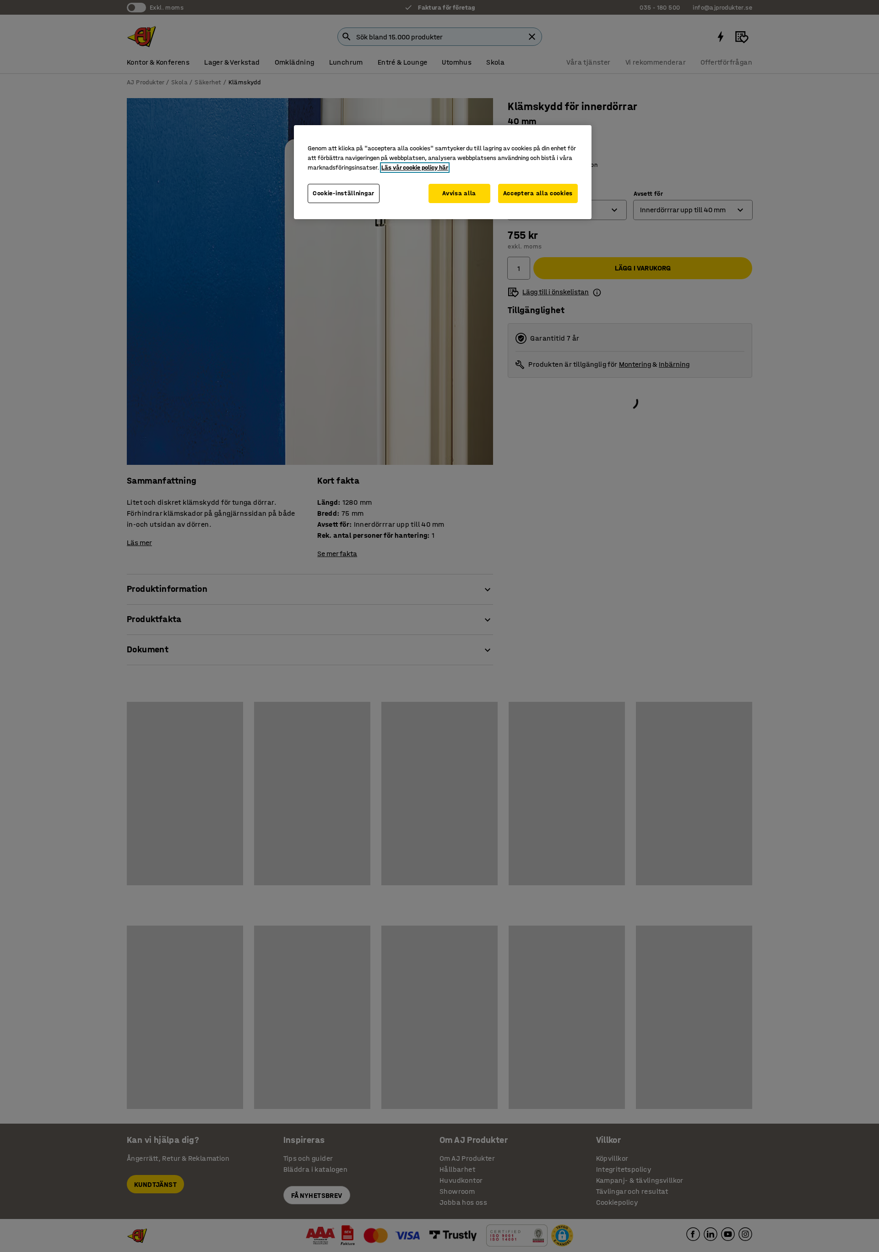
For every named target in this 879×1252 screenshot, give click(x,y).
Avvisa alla (459, 193)
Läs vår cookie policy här (414, 167)
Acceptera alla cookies (538, 193)
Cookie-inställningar (343, 193)
